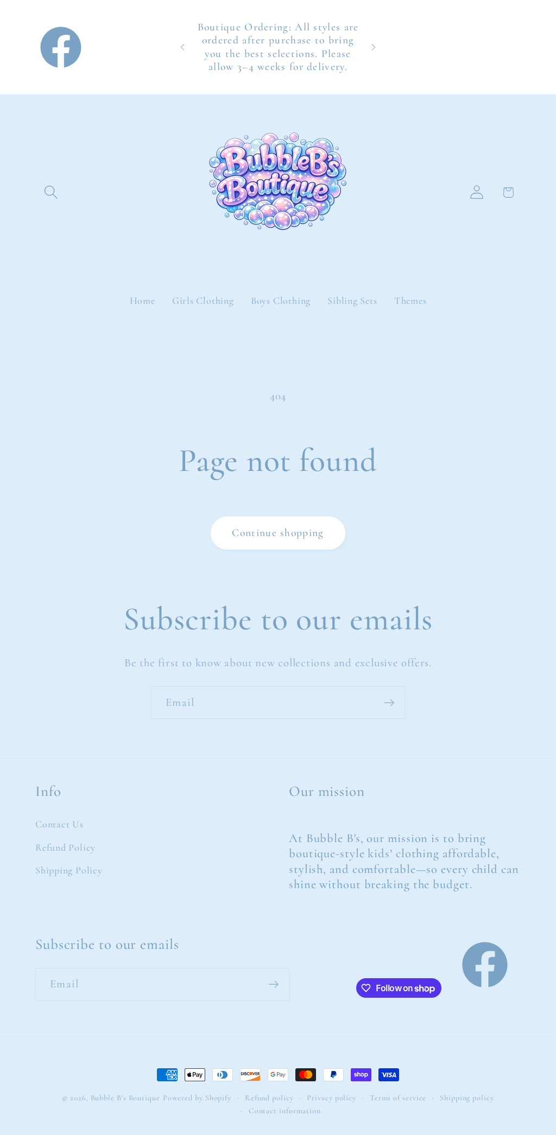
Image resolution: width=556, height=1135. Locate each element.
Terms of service (398, 1097)
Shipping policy (467, 1097)
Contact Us (59, 824)
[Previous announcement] (182, 47)
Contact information (285, 1110)
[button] (50, 192)
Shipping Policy (69, 870)
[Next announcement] (374, 47)
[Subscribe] (389, 702)
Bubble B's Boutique (125, 1097)
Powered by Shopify (197, 1097)
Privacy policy (331, 1097)
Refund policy (269, 1097)
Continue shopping (278, 532)
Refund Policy (65, 847)
